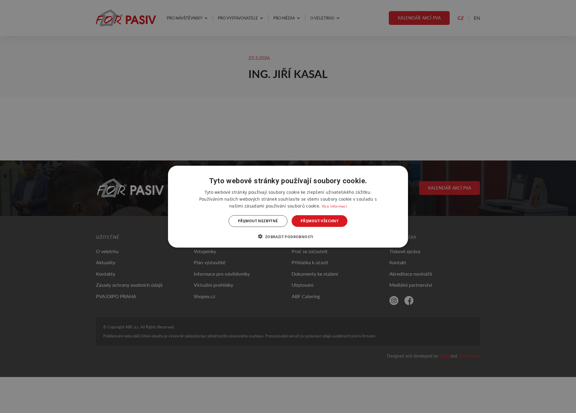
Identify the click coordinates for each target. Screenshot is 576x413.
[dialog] (288, 206)
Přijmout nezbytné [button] (258, 220)
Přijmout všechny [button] (319, 220)
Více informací (334, 205)
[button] (287, 236)
